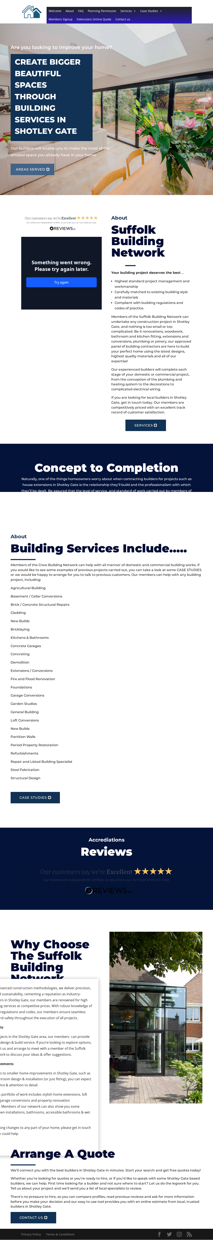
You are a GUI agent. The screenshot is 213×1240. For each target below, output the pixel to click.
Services (126, 11)
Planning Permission (102, 11)
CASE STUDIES (33, 798)
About (70, 11)
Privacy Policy (31, 1234)
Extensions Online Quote (94, 19)
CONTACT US (31, 1218)
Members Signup (61, 19)
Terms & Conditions (60, 1234)
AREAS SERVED (30, 169)
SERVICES (143, 425)
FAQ (81, 11)
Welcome (55, 11)
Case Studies (149, 11)
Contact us (122, 19)
